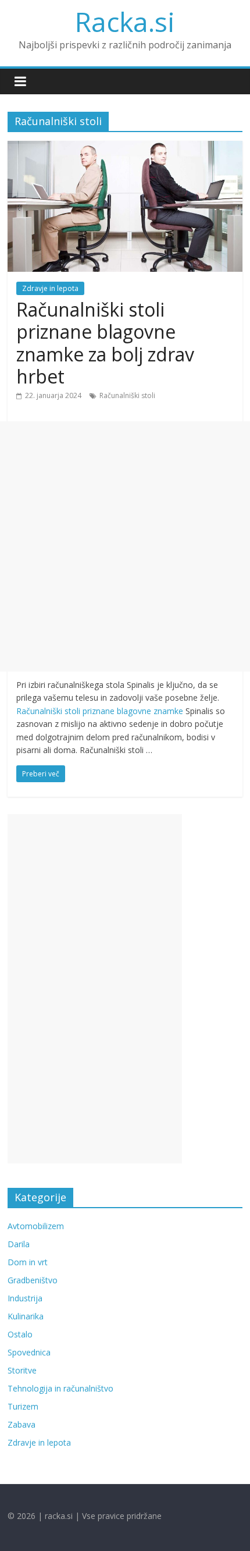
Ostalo (20, 1334)
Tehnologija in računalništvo (60, 1388)
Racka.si (125, 21)
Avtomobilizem (36, 1225)
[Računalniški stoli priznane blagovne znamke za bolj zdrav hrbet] (125, 147)
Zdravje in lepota (50, 288)
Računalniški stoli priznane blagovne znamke (99, 710)
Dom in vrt (28, 1262)
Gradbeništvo (33, 1280)
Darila (19, 1244)
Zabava (21, 1424)
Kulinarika (26, 1316)
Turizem (23, 1406)
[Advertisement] (125, 546)
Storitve (22, 1370)
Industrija (25, 1298)
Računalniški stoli (127, 395)
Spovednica (29, 1352)
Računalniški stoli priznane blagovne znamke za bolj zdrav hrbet (105, 343)
